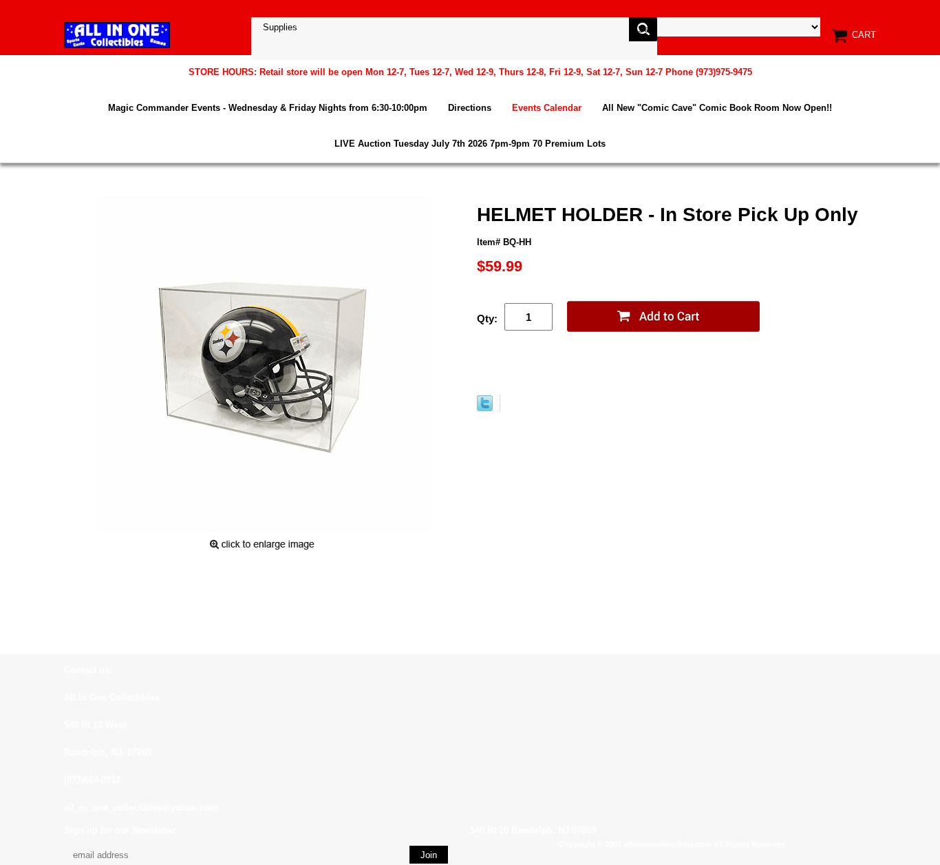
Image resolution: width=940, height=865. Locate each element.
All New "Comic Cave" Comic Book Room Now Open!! (717, 108)
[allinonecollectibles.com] (117, 35)
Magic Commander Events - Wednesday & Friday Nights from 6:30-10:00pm (267, 108)
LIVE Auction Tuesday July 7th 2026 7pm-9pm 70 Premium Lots (470, 143)
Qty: (487, 318)
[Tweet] (485, 408)
